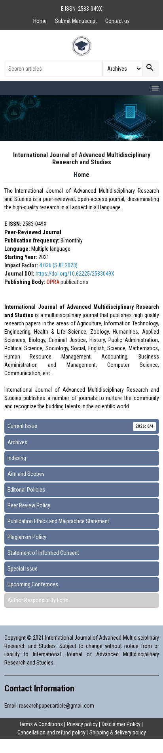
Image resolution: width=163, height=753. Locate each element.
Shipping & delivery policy (117, 732)
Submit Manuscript (76, 21)
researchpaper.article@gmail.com (56, 705)
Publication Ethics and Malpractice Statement (58, 521)
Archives (17, 442)
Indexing (17, 458)
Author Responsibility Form (38, 600)
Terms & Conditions (41, 724)
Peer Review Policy (29, 505)
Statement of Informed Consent (43, 553)
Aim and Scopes (26, 474)
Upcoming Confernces (33, 584)
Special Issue (23, 568)
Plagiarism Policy (27, 537)
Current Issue (81, 426)
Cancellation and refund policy (51, 732)
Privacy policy (82, 724)
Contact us (117, 21)
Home (40, 21)
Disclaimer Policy (121, 724)
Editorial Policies (26, 489)
